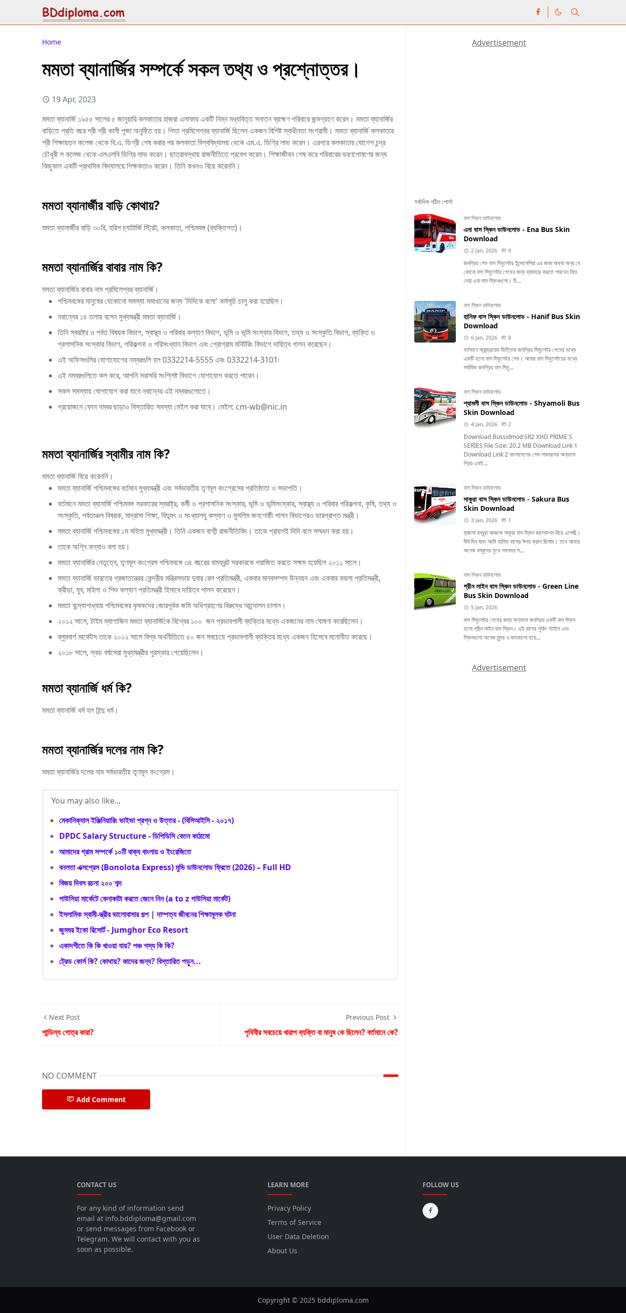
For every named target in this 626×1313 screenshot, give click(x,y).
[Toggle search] (575, 12)
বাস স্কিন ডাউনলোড (482, 218)
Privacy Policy (289, 1208)
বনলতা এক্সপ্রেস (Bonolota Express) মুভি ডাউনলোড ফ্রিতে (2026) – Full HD (175, 867)
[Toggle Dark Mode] (558, 12)
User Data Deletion (298, 1236)
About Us (282, 1250)
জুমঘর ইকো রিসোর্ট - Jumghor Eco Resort (123, 929)
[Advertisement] (487, 109)
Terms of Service (294, 1222)
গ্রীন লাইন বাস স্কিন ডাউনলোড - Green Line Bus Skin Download (521, 590)
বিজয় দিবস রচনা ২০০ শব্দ (90, 882)
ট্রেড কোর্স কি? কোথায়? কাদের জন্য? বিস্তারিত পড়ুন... (130, 961)
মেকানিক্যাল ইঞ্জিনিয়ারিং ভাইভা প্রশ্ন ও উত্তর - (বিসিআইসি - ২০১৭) (146, 820)
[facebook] (538, 12)
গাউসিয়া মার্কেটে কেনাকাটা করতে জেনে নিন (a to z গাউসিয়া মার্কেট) (144, 898)
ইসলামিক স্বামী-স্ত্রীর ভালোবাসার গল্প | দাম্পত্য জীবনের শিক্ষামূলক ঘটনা (147, 914)
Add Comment (101, 1099)
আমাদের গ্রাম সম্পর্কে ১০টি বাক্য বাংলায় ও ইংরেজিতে (125, 851)
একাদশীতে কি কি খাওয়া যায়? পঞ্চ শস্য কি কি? (117, 945)
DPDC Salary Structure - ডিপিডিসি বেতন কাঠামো (134, 835)
